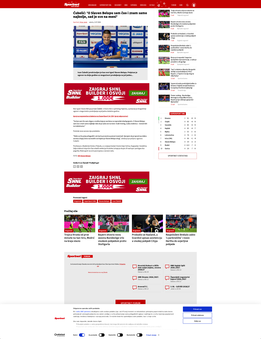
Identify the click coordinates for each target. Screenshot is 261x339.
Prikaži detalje (151, 335)
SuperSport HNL (90, 201)
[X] (81, 166)
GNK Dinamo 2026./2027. (148, 277)
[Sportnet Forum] (79, 257)
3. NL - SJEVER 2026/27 (180, 286)
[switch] (102, 335)
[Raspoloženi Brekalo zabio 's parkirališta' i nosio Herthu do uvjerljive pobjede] (181, 223)
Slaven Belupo (104, 201)
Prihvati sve (197, 309)
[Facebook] (74, 166)
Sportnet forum (130, 303)
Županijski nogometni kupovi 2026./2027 (180, 278)
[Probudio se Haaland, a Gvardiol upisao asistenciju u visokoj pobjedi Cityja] (147, 223)
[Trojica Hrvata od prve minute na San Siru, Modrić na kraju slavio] (79, 223)
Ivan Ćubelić (116, 201)
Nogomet (77, 201)
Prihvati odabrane (197, 315)
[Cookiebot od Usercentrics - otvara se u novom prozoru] (60, 335)
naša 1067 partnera (83, 311)
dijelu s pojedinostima (83, 329)
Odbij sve (197, 321)
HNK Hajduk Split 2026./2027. (177, 266)
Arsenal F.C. (143, 286)
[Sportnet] (72, 5)
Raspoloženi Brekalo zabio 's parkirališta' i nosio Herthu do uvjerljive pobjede (180, 239)
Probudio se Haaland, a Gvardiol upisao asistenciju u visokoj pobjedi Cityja (147, 238)
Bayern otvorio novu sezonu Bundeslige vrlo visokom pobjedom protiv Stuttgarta (112, 239)
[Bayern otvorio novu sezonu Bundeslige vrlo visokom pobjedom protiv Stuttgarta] (113, 223)
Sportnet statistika (177, 156)
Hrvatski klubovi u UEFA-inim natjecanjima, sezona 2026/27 (149, 267)
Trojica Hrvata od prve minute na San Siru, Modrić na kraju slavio (79, 238)
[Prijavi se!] (194, 5)
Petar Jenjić (83, 22)
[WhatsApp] (78, 166)
